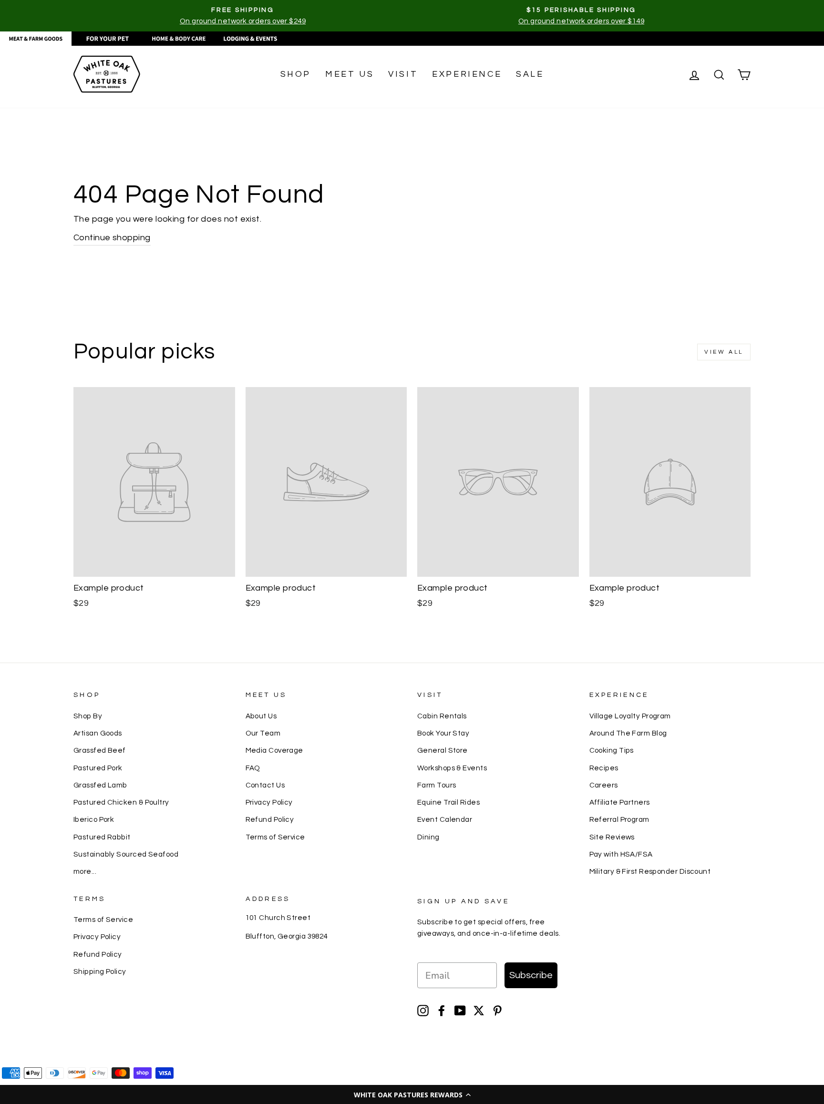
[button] (412, 1094)
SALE (530, 74)
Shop (295, 74)
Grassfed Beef (99, 750)
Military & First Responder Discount (650, 871)
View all (723, 352)
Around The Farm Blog (628, 733)
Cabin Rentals (442, 716)
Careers (603, 785)
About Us (261, 716)
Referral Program (619, 819)
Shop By (87, 716)
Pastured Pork (98, 768)
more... (84, 871)
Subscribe (531, 975)
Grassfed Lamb (100, 785)
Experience (467, 74)
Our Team (263, 733)
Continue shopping (112, 237)
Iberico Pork (93, 819)
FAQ (253, 768)
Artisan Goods (97, 733)
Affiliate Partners (619, 802)
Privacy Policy (269, 802)
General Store (442, 750)
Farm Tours (436, 785)
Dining (428, 837)
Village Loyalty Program (630, 716)
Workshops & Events (452, 768)
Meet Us (349, 74)
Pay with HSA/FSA (621, 854)
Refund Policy (270, 819)
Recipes (603, 768)
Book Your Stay (443, 733)
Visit (403, 74)
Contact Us (265, 785)
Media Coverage (274, 750)
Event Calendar (444, 819)
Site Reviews (612, 837)
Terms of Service (275, 837)
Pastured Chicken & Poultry (121, 802)
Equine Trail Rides (448, 802)
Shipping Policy (99, 971)
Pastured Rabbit (102, 837)
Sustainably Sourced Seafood (125, 854)
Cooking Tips (611, 750)
